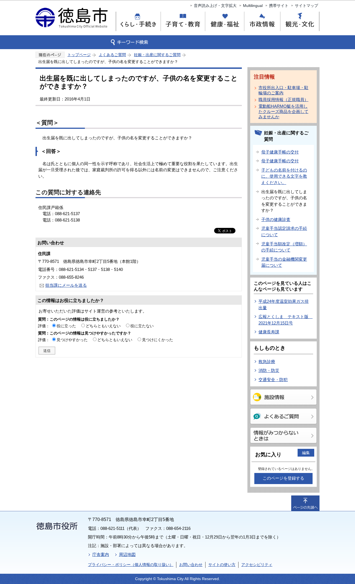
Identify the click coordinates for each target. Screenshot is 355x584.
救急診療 (266, 361)
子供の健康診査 (275, 219)
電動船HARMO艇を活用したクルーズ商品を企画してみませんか (283, 111)
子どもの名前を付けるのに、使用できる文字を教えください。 (284, 176)
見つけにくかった (157, 340)
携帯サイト (278, 5)
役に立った (66, 326)
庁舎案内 (100, 554)
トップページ (79, 54)
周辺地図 (127, 554)
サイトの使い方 (221, 564)
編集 (306, 452)
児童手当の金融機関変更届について (284, 262)
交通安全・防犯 (273, 379)
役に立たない (142, 326)
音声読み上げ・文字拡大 (215, 5)
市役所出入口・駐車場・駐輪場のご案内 (283, 90)
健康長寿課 (268, 331)
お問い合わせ (190, 564)
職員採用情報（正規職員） (283, 99)
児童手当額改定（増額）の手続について (284, 247)
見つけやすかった (72, 340)
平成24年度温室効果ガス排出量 (283, 304)
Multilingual (253, 5)
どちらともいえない (103, 326)
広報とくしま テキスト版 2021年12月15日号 (285, 319)
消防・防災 (268, 370)
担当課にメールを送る (66, 285)
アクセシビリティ (256, 564)
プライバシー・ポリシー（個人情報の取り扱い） (130, 564)
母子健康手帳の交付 (280, 152)
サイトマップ (306, 5)
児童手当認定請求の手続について (284, 231)
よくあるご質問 (112, 54)
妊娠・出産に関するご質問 (157, 54)
